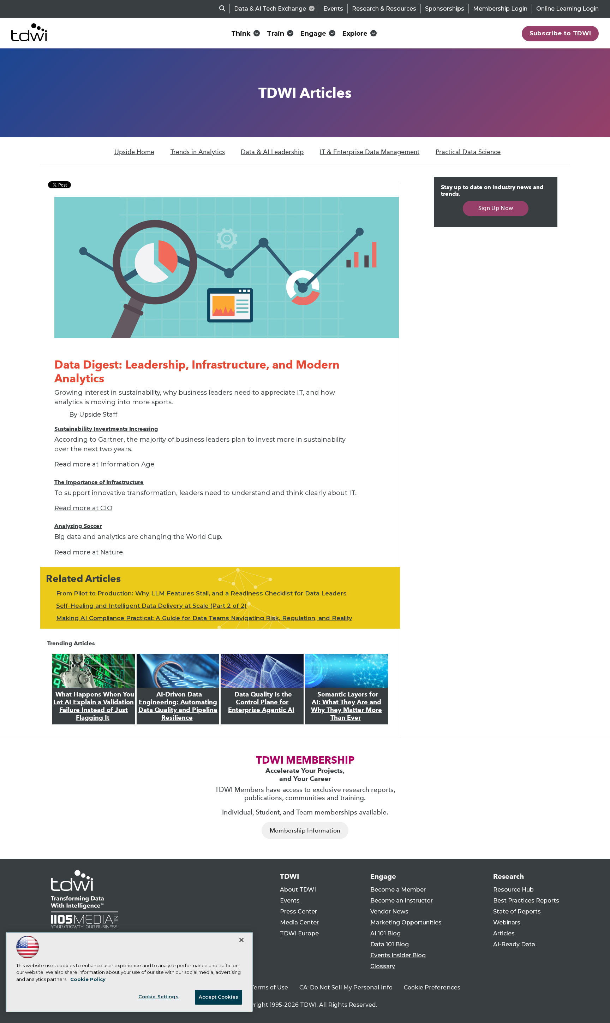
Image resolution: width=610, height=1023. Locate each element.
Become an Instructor (401, 900)
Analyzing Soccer (78, 526)
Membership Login (500, 8)
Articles (504, 933)
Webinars (506, 922)
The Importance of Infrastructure (99, 482)
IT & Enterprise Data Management (369, 152)
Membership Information (305, 830)
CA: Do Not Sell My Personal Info (346, 987)
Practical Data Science (468, 152)
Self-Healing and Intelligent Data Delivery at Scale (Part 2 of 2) (151, 605)
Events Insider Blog (398, 955)
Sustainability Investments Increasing (106, 428)
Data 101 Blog (389, 944)
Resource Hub (513, 889)
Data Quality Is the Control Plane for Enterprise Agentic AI (261, 702)
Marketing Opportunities (406, 922)
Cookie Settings (158, 996)
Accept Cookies (218, 997)
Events (333, 8)
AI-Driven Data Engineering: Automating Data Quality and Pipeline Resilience (177, 706)
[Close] (241, 940)
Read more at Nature (88, 552)
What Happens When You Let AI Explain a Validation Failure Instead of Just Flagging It (93, 706)
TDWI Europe (299, 933)
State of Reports (517, 911)
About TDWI (298, 889)
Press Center (298, 911)
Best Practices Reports (526, 900)
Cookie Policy (88, 979)
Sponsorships (444, 8)
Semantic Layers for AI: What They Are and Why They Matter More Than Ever (346, 706)
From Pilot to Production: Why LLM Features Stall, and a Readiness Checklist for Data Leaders (201, 593)
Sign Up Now (495, 208)
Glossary (382, 966)
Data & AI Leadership (272, 152)
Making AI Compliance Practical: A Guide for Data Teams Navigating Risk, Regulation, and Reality (204, 618)
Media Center (299, 922)
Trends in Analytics (198, 152)
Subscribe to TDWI (560, 33)
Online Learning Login (567, 8)
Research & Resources (384, 8)
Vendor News (389, 911)
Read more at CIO (83, 508)
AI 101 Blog (385, 933)
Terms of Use (269, 987)
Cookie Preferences (432, 987)
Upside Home (134, 152)
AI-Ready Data (514, 944)
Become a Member (398, 889)
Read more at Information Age (104, 464)
